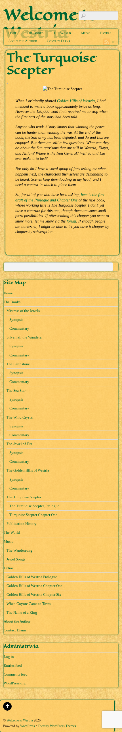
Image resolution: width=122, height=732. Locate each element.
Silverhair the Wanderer (25, 337)
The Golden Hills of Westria (28, 470)
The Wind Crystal (20, 417)
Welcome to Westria (20, 720)
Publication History (22, 523)
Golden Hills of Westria (76, 101)
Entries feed (13, 665)
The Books (35, 33)
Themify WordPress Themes (57, 726)
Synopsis (16, 319)
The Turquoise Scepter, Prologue (34, 506)
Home (12, 33)
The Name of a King (22, 612)
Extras (105, 33)
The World (62, 33)
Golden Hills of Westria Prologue (32, 577)
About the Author (22, 41)
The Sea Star (16, 390)
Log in (9, 656)
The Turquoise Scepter (24, 497)
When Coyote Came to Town (29, 603)
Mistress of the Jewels (23, 311)
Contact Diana (58, 41)
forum (71, 221)
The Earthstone (18, 364)
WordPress (27, 726)
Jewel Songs (16, 559)
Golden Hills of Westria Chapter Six (34, 594)
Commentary (19, 328)
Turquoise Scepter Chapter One (33, 515)
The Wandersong (19, 550)
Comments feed (16, 674)
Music (85, 33)
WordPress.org (15, 683)
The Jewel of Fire (20, 444)
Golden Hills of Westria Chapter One (34, 586)
